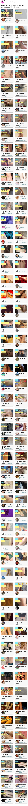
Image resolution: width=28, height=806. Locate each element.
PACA (2, 102)
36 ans (2, 232)
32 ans (2, 115)
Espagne (17, 440)
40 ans (2, 217)
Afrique (16, 498)
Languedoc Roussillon (19, 660)
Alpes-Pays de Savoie (19, 397)
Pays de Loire (17, 308)
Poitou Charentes (18, 12)
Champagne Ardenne (5, 484)
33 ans (16, 27)
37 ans (16, 100)
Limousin (17, 263)
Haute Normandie (18, 147)
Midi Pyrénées (4, 132)
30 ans (2, 10)
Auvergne (3, 397)
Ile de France (3, 59)
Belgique (17, 117)
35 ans (16, 42)
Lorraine (16, 44)
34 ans (16, 57)
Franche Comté (4, 147)
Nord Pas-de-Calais (5, 12)
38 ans (2, 27)
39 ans (16, 10)
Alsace (2, 234)
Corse (16, 87)
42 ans (2, 673)
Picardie (2, 29)
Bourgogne (17, 176)
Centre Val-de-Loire (5, 87)
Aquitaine (3, 73)
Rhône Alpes (3, 352)
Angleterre (17, 338)
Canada (16, 29)
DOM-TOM (3, 526)
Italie (2, 748)
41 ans (16, 628)
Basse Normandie (18, 571)
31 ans (2, 159)
